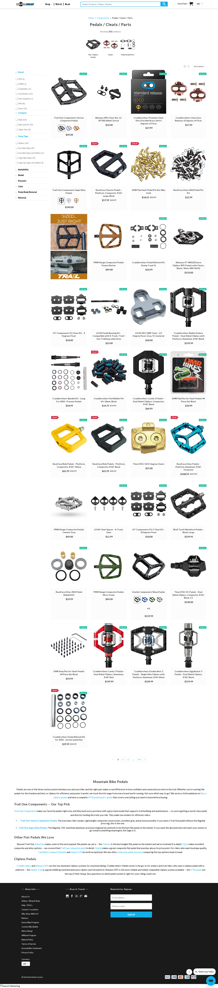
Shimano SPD (42, 865)
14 (139, 759)
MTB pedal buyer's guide (100, 797)
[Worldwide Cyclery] (25, 4)
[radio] (61, 128)
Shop (48, 4)
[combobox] (124, 4)
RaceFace (40, 844)
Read (67, 4)
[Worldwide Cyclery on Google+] (81, 896)
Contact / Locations (30, 909)
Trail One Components (25, 811)
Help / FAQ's (27, 905)
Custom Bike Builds (30, 927)
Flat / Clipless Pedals (93, 56)
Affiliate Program (29, 935)
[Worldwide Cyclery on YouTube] (76, 896)
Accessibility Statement (32, 948)
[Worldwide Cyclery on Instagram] (67, 896)
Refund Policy (27, 939)
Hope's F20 (76, 852)
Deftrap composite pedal (73, 848)
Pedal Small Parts (127, 55)
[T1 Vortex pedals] (69, 247)
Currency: (26, 959)
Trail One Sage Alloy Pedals (33, 827)
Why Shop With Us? (30, 914)
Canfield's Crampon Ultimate (52, 852)
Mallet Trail (36, 869)
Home (91, 18)
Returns (25, 918)
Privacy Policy (28, 952)
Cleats (110, 55)
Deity (185, 844)
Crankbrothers (24, 865)
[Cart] (191, 4)
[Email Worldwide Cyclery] (85, 896)
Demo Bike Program (30, 922)
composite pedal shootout (130, 852)
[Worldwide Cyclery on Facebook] (72, 896)
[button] (184, 66)
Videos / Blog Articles (31, 901)
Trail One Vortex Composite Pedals (38, 820)
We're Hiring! (27, 931)
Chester (106, 844)
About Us (26, 896)
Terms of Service (29, 944)
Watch (58, 4)
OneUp (98, 848)
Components (103, 18)
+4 (151, 610)
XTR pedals (196, 869)
